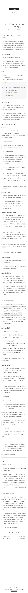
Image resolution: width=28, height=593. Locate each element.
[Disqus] (14, 562)
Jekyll (11, 589)
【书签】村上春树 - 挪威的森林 (20, 537)
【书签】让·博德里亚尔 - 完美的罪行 (7, 537)
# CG (9, 532)
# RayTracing (17, 532)
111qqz (15, 501)
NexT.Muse (21, 589)
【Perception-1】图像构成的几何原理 (13, 450)
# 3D (12, 532)
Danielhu (8, 468)
